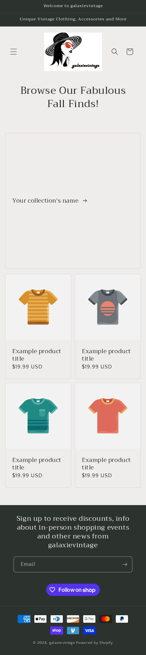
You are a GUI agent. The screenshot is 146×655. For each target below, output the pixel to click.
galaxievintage (62, 643)
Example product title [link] (36, 355)
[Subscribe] (124, 564)
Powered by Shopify (94, 643)
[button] (13, 51)
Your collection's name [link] (46, 201)
